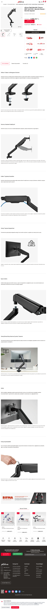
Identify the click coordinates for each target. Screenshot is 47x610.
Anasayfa (4, 4)
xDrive (3, 527)
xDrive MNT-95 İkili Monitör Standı (39, 528)
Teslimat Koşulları (39, 573)
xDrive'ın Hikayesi (39, 566)
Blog (25, 571)
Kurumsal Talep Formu (6, 582)
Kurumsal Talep (27, 575)
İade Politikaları (38, 577)
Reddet (36, 603)
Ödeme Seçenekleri (16, 63)
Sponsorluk (26, 573)
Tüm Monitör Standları (16, 571)
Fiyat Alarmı (42, 54)
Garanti (37, 568)
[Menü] (2, 2)
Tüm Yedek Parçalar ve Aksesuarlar (16, 576)
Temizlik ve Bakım (39, 571)
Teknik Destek (38, 575)
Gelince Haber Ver (35, 32)
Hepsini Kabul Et (15, 607)
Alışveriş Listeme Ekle (29, 54)
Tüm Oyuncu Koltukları (16, 566)
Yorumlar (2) (25, 63)
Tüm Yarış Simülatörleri (16, 573)
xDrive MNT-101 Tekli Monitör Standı (22, 529)
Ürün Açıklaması (5, 63)
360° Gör (19, 26)
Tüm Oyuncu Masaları (16, 570)
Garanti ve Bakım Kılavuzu (7, 31)
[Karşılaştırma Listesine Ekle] (13, 524)
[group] (12, 17)
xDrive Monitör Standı (11, 4)
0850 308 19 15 (6, 554)
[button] (2, 17)
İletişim (25, 568)
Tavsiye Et (36, 54)
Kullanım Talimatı (39, 570)
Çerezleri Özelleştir (6, 607)
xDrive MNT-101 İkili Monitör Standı (8, 528)
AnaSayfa (26, 566)
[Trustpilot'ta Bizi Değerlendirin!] (23, 591)
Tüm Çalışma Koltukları (16, 568)
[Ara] (39, 2)
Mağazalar (26, 570)
